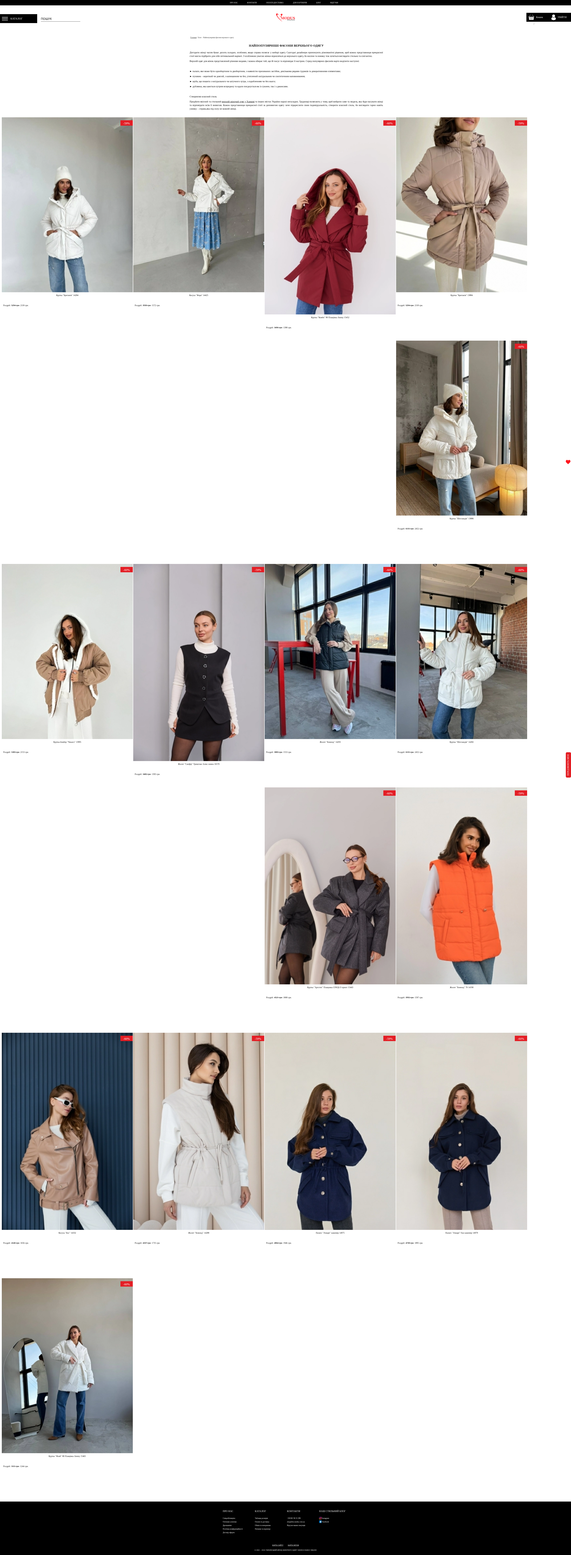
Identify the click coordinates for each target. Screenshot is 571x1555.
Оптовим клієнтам (230, 1522)
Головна (193, 37)
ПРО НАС (234, 3)
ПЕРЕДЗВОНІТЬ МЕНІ (568, 765)
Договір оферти (228, 1532)
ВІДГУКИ (334, 3)
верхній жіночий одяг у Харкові (238, 101)
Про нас (228, 1511)
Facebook (325, 1522)
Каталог (260, 1511)
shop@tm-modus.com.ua (296, 1522)
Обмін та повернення (263, 1525)
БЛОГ (318, 3)
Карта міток (293, 1545)
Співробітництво (229, 1518)
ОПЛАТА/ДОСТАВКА (275, 3)
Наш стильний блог (332, 1511)
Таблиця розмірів (261, 1518)
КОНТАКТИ (252, 3)
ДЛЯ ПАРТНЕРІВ (300, 3)
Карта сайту (277, 1545)
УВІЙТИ (562, 17)
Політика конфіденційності (233, 1529)
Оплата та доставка (262, 1522)
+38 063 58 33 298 (294, 1518)
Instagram (325, 1518)
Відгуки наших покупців (296, 1525)
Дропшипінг (227, 1525)
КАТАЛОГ (16, 18)
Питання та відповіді (262, 1529)
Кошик (539, 17)
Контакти (293, 1511)
